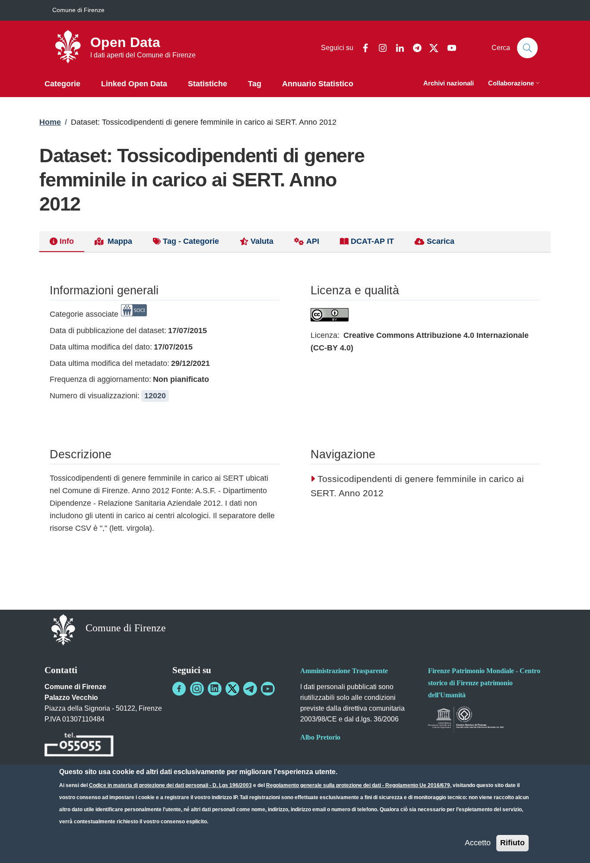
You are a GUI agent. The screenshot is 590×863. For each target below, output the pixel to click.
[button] (515, 83)
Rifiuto (512, 842)
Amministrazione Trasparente (344, 670)
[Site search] (527, 48)
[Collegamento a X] (232, 689)
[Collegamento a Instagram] (197, 689)
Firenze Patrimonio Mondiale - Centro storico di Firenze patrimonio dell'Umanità (484, 683)
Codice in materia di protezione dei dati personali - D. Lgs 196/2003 (170, 785)
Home (50, 122)
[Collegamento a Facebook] (179, 689)
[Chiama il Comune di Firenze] (79, 746)
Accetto (478, 842)
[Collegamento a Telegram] (250, 689)
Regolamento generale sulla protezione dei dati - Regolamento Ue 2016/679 (358, 785)
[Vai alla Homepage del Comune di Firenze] (63, 629)
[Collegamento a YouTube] (268, 689)
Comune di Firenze (78, 9)
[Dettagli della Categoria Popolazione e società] (134, 314)
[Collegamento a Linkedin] (215, 689)
